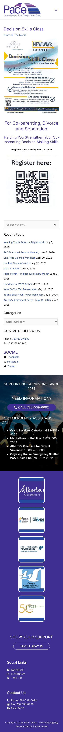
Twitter (10, 366)
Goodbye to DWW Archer (18, 284)
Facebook (12, 357)
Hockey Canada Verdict (17, 263)
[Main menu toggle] (56, 9)
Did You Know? (12, 268)
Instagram (12, 361)
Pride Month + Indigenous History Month (26, 273)
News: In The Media (15, 35)
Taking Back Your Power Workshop (23, 294)
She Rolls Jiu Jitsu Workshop (20, 257)
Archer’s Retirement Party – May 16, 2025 (27, 300)
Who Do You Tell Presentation (20, 289)
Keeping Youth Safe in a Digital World (24, 242)
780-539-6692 (20, 338)
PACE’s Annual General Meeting (21, 252)
